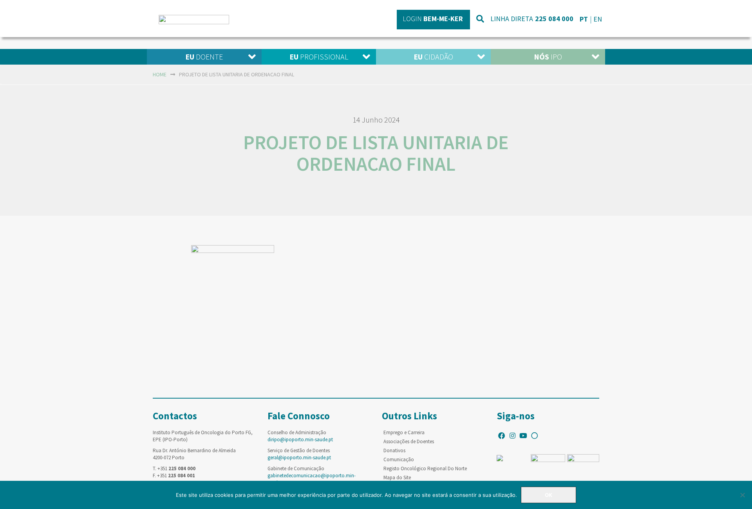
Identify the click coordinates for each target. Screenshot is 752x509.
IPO (548, 56)
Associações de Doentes (408, 441)
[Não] (742, 495)
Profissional (318, 56)
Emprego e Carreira (404, 432)
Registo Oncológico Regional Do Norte (425, 468)
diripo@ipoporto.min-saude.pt (300, 439)
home (159, 74)
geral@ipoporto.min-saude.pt (299, 457)
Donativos (394, 450)
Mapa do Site (397, 477)
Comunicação (398, 459)
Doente (204, 56)
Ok (548, 495)
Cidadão (433, 56)
